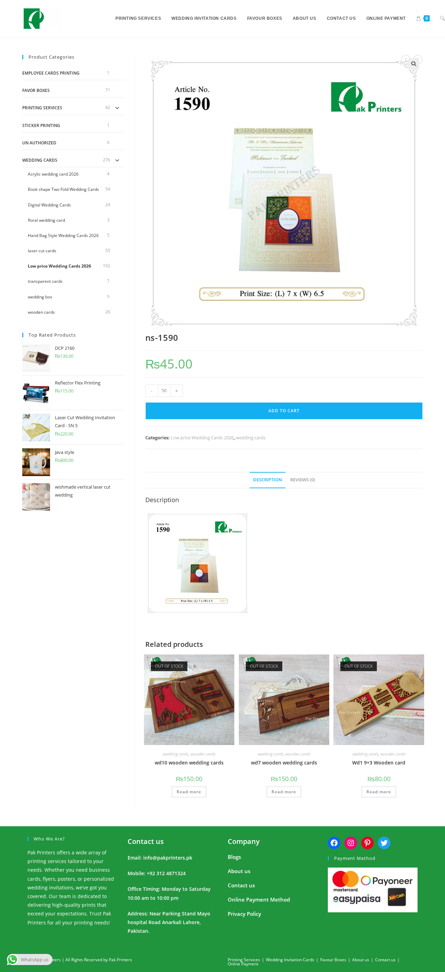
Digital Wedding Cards (49, 205)
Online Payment (243, 964)
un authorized (39, 143)
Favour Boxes (333, 960)
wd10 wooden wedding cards (189, 762)
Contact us (146, 841)
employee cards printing (51, 73)
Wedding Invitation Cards (290, 960)
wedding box (40, 297)
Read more (189, 792)
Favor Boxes (36, 90)
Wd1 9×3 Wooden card (378, 762)
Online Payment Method (259, 899)
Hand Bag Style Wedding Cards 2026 (63, 235)
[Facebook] (334, 843)
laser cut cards (42, 251)
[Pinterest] (367, 843)
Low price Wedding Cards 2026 (202, 437)
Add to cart (284, 411)
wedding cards (251, 437)
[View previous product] (406, 60)
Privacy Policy (244, 913)
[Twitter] (384, 843)
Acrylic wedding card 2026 (53, 174)
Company (244, 841)
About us (239, 871)
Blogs (234, 856)
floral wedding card (46, 220)
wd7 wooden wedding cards (284, 762)
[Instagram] (351, 843)
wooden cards (203, 754)
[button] (413, 63)
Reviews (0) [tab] (302, 480)
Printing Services (42, 108)
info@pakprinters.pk (167, 857)
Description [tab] (267, 480)
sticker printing (41, 125)
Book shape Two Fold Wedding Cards (63, 189)
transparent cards (45, 281)
